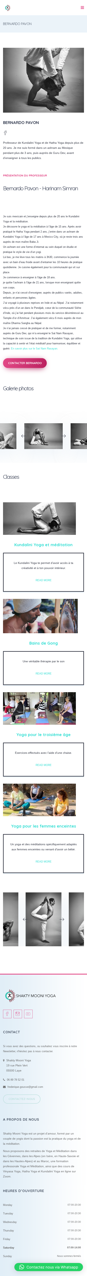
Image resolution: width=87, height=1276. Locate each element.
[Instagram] (18, 1014)
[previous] (23, 436)
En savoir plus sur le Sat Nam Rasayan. (35, 348)
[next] (63, 436)
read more (44, 580)
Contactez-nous (21, 1099)
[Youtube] (28, 1014)
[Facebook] (5, 133)
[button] (48, 1267)
